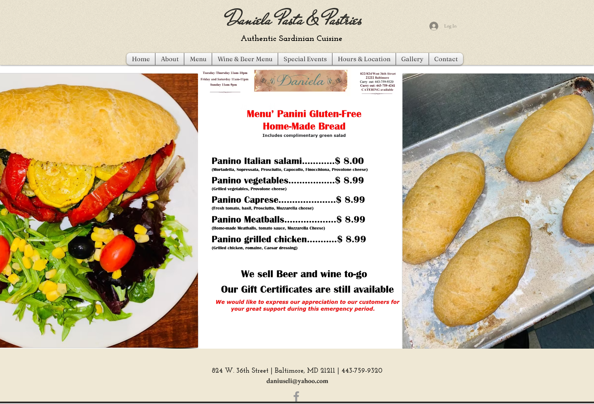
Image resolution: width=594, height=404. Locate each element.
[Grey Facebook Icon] (296, 396)
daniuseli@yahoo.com (297, 380)
